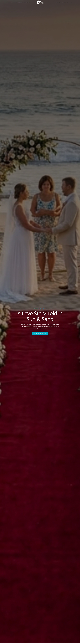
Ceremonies (27, 2)
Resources (69, 2)
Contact (64, 2)
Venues (15, 2)
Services (20, 2)
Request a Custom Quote (40, 333)
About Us (10, 2)
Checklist (58, 2)
